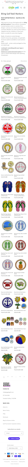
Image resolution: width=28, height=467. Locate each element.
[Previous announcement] (2, 2)
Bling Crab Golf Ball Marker (6, 292)
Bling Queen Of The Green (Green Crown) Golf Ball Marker (7, 117)
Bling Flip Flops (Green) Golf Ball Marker (7, 253)
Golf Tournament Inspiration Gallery (12, 423)
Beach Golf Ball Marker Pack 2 (7, 328)
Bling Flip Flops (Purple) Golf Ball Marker (7, 273)
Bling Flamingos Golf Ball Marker (19, 175)
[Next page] (24, 376)
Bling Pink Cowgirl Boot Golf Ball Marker (20, 156)
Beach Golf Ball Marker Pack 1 (20, 310)
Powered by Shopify (14, 459)
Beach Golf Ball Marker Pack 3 (20, 328)
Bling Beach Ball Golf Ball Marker (19, 348)
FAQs (4, 413)
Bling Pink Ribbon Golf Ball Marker (19, 367)
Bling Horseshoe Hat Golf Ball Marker (7, 156)
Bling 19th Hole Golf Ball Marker (6, 78)
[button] (3, 7)
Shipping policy (22, 461)
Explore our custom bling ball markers (11, 51)
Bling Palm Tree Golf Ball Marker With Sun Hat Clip (6, 367)
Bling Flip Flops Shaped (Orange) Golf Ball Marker (19, 195)
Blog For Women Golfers (9, 420)
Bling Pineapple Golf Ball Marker (19, 273)
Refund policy (22, 459)
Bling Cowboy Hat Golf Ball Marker (19, 136)
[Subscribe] (21, 433)
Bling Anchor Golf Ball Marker (7, 310)
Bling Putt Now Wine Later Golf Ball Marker (20, 78)
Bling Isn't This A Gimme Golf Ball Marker (7, 97)
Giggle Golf (8, 459)
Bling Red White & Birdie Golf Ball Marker (7, 136)
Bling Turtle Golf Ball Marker (20, 292)
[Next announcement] (25, 2)
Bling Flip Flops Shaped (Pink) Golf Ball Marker (20, 214)
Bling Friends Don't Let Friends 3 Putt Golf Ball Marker (20, 97)
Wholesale (5, 417)
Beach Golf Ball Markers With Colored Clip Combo (7, 348)
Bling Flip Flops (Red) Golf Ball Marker (20, 253)
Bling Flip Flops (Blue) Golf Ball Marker (20, 234)
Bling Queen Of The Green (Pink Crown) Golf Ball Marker (20, 117)
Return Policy (6, 410)
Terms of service (14, 461)
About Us (5, 407)
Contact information (15, 463)
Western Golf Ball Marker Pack (7, 175)
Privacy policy (7, 461)
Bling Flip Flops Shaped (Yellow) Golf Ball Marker (6, 214)
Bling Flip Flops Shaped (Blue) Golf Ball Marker (7, 195)
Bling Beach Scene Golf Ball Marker (6, 234)
